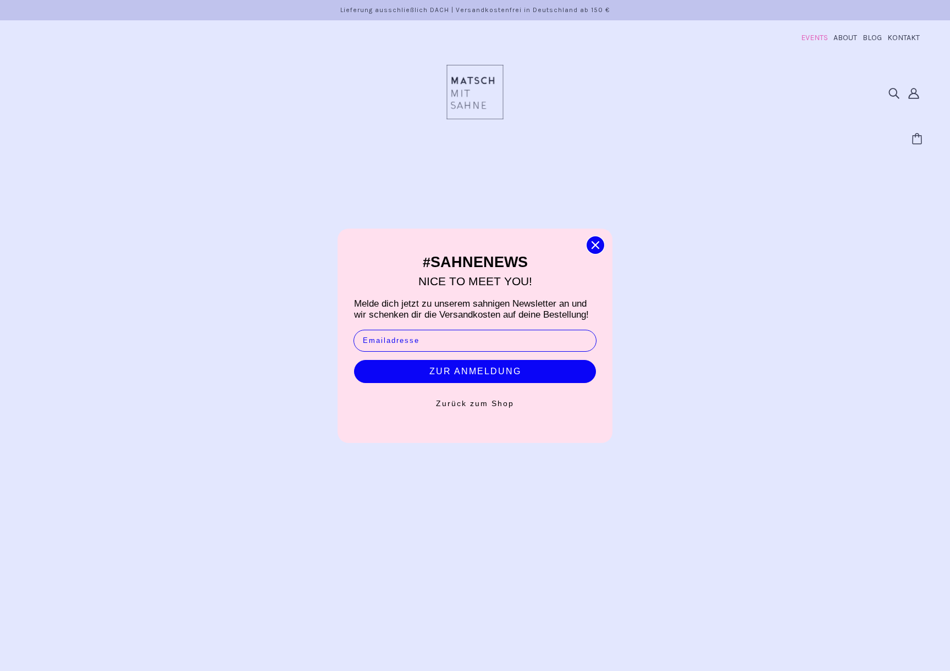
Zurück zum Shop (475, 403)
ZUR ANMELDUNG (475, 371)
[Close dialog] (595, 245)
